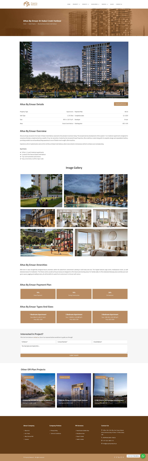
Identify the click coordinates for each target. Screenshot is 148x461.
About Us (27, 430)
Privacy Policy (54, 430)
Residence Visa (80, 433)
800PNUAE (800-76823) (109, 437)
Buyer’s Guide (80, 436)
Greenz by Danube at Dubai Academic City (38, 400)
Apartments (70, 112)
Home (68, 4)
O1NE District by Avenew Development (109, 400)
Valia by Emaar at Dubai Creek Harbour (73, 400)
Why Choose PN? (29, 436)
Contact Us (119, 4)
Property (75, 4)
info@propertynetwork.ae (110, 443)
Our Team (27, 433)
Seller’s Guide (80, 439)
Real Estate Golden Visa (83, 430)
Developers (94, 4)
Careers (27, 439)
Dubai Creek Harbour (67, 123)
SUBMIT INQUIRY (74, 355)
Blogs (112, 4)
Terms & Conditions (56, 433)
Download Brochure (121, 104)
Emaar (126, 119)
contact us (36, 337)
